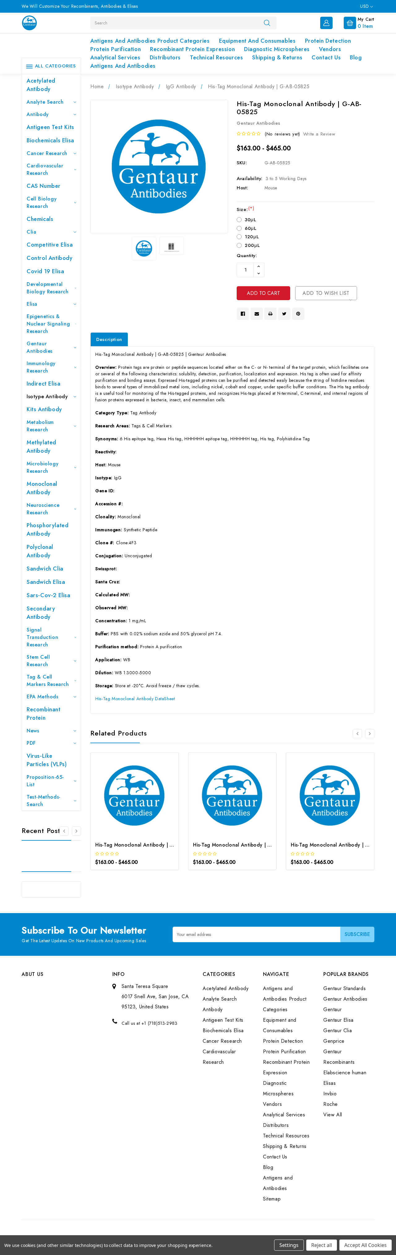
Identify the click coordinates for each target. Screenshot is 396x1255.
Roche (330, 1104)
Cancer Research (47, 153)
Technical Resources (216, 58)
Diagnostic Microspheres (277, 49)
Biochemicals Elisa (50, 140)
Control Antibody (50, 258)
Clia (31, 231)
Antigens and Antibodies (123, 66)
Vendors (330, 49)
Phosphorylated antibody (47, 529)
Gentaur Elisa (338, 1020)
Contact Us (326, 58)
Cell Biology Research (42, 202)
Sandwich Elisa (46, 582)
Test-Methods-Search (44, 800)
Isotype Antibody (47, 396)
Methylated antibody (41, 446)
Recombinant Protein (44, 713)
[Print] (270, 314)
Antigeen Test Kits (50, 127)
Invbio (330, 1093)
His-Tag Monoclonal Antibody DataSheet (135, 699)
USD (365, 6)
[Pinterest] (298, 314)
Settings (289, 1245)
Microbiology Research (42, 467)
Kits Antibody (44, 409)
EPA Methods (42, 696)
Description (109, 339)
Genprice (334, 1041)
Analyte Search (45, 102)
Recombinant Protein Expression (192, 49)
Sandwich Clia (45, 569)
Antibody (38, 114)
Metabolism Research (40, 426)
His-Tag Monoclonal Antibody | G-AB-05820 (147, 844)
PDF (31, 743)
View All (332, 1114)
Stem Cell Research (38, 660)
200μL (252, 245)
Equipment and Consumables (257, 41)
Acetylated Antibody (41, 85)
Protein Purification (115, 49)
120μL (252, 236)
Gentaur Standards (344, 988)
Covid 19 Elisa (45, 271)
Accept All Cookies (365, 1245)
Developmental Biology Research (48, 288)
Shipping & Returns (277, 58)
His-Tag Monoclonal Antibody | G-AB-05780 (245, 844)
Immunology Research (41, 367)
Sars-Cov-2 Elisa (49, 595)
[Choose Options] (126, 797)
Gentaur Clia (337, 1030)
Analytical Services (115, 58)
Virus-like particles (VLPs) (47, 760)
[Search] (267, 22)
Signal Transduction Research (42, 637)
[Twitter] (284, 314)
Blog (356, 58)
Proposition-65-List (45, 781)
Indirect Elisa (43, 384)
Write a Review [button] (319, 134)
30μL (250, 219)
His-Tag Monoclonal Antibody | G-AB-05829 (343, 844)
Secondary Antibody (41, 613)
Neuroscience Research (43, 509)
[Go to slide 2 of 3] (76, 831)
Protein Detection (328, 41)
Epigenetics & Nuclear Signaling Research (48, 324)
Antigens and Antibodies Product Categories (149, 41)
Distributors (165, 58)
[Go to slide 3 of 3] (64, 831)
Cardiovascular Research (45, 169)
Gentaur (332, 1009)
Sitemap (272, 1198)
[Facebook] (243, 314)
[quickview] (143, 797)
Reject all (321, 1245)
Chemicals (40, 219)
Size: (245, 209)
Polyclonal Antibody (40, 551)
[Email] (257, 314)
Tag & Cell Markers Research (48, 680)
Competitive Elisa (50, 245)
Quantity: (247, 255)
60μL (250, 228)
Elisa (32, 304)
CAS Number (44, 186)
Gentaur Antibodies (40, 347)
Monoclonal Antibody (42, 488)
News (33, 730)
